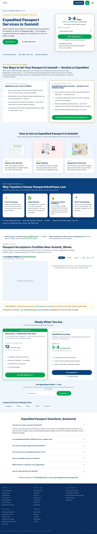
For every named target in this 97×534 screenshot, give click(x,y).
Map (88, 257)
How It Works (37, 512)
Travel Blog (5, 524)
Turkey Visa (37, 500)
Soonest (69, 257)
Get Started (79, 3)
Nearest (61, 257)
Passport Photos (70, 497)
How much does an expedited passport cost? (28, 452)
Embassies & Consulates (9, 521)
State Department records (43, 306)
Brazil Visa (37, 502)
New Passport (6, 493)
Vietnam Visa (37, 497)
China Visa (37, 493)
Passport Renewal (7, 490)
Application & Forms (7, 514)
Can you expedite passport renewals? (26, 458)
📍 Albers (18, 406)
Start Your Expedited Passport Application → (72, 117)
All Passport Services (8, 505)
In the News (37, 519)
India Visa (36, 495)
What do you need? (64, 27)
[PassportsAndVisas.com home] (5, 3)
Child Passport (6, 495)
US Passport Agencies (8, 512)
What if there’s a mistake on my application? (28, 465)
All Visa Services (38, 490)
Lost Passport (6, 497)
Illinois (18, 10)
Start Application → (75, 36)
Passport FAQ (6, 516)
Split (83, 257)
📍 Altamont (46, 406)
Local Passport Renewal (72, 493)
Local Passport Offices (71, 490)
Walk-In (77, 257)
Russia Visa (37, 505)
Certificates (68, 500)
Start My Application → (25, 375)
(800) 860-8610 (73, 376)
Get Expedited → (72, 372)
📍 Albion (28, 406)
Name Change (6, 502)
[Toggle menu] (93, 3)
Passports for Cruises (8, 519)
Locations (36, 516)
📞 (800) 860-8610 (29, 42)
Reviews (36, 514)
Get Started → (10, 42)
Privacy (88, 531)
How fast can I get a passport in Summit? (27, 425)
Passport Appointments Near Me (74, 495)
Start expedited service (31, 236)
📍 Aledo (37, 406)
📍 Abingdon (8, 406)
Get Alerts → (64, 393)
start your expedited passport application (63, 477)
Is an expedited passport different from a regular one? (32, 439)
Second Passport (7, 500)
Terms (93, 531)
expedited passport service (33, 310)
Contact (36, 521)
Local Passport (11, 10)
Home (4, 10)
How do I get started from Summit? (25, 471)
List (92, 257)
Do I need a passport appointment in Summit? (28, 446)
